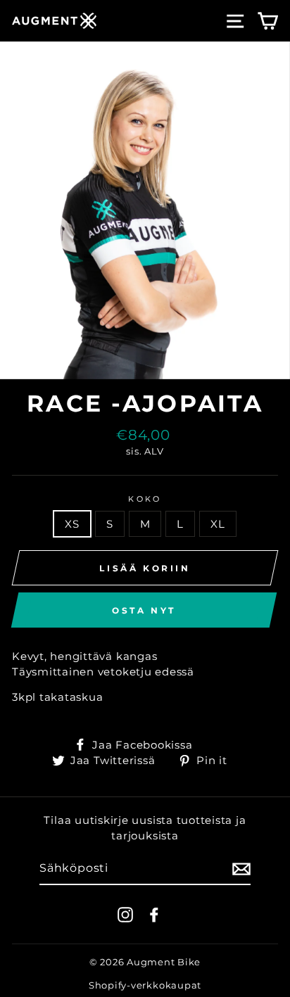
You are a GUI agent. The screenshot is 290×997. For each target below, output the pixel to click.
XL (217, 524)
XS (72, 524)
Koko (145, 499)
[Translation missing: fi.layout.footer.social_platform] (125, 914)
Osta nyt (144, 610)
